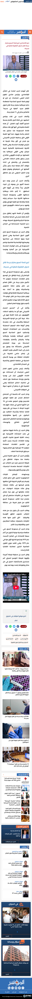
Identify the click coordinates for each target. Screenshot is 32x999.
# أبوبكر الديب (24, 639)
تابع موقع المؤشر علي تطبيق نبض (16, 618)
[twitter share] (14, 76)
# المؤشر (25, 635)
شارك (22, 76)
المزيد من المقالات (10, 842)
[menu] (30, 32)
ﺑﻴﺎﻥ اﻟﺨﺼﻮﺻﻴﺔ (23, 992)
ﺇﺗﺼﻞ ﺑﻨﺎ (7, 992)
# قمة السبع (9, 639)
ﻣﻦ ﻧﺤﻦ (14, 992)
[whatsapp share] (10, 76)
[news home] (16, 982)
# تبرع (16, 639)
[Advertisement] (16, 16)
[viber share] (6, 76)
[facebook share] (18, 76)
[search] (2, 32)
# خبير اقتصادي (17, 635)
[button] (27, 915)
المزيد (7, 936)
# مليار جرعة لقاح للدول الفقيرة (19, 642)
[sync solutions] (27, 996)
